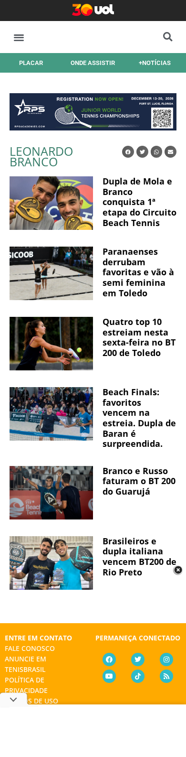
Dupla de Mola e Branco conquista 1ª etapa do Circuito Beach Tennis (139, 201)
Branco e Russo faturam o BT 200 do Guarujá (139, 481)
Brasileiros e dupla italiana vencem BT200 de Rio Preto (139, 556)
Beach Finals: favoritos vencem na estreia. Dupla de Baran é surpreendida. (139, 417)
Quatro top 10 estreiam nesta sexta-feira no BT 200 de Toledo (139, 337)
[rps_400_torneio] (93, 127)
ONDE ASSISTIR (93, 62)
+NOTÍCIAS (155, 62)
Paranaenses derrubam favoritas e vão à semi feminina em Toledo (138, 272)
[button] (18, 37)
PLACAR (31, 62)
